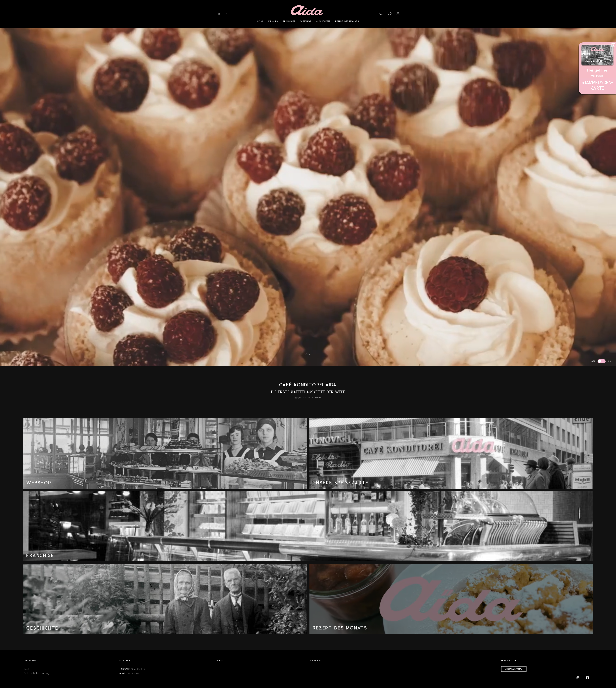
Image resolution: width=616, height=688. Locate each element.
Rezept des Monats (347, 21)
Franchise (289, 21)
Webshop (305, 21)
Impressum (30, 661)
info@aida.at (133, 673)
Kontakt (125, 661)
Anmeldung (513, 669)
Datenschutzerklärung (36, 673)
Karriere (315, 661)
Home (260, 21)
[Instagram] (580, 677)
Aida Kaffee (323, 21)
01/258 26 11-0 (136, 669)
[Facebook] (587, 677)
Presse (219, 661)
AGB (26, 669)
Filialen (273, 21)
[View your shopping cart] (389, 13)
